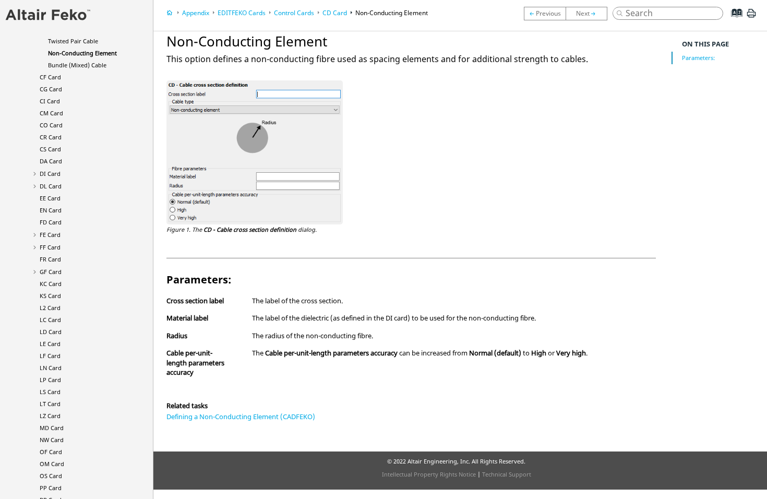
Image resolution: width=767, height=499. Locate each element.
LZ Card (50, 416)
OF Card (51, 452)
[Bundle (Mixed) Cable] (589, 13)
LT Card (50, 404)
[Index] (733, 21)
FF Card (50, 247)
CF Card (50, 77)
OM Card (52, 464)
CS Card (50, 149)
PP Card (51, 488)
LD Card (51, 332)
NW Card (52, 440)
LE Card (50, 344)
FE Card (50, 235)
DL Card (51, 186)
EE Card (50, 198)
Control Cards (294, 12)
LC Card (50, 320)
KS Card (50, 296)
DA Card (51, 161)
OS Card (51, 476)
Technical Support (506, 474)
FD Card (51, 222)
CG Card (51, 89)
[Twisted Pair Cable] (545, 13)
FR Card (50, 259)
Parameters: (698, 58)
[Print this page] (751, 17)
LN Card (51, 368)
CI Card (50, 101)
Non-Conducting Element (82, 53)
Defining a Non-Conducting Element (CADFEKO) (240, 416)
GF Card (51, 272)
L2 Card (50, 308)
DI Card (50, 173)
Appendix (195, 12)
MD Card (52, 428)
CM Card (51, 113)
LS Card (50, 392)
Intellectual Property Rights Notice (429, 474)
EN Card (51, 210)
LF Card (50, 356)
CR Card (51, 137)
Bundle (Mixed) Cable (77, 65)
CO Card (51, 125)
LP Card (50, 380)
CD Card (334, 12)
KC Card (51, 284)
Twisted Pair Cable (73, 41)
